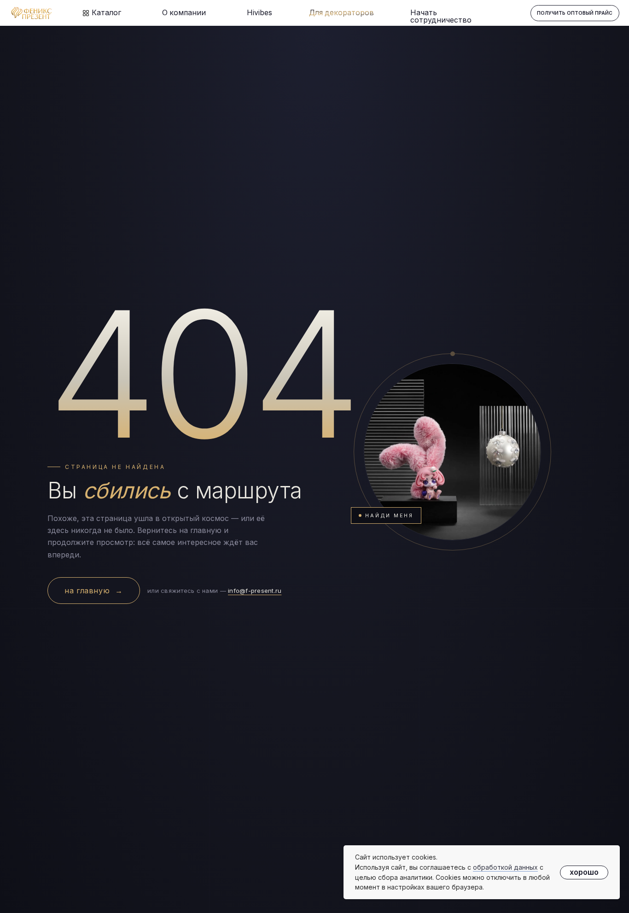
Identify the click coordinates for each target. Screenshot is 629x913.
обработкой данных (505, 867)
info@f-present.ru (254, 590)
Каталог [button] (106, 12)
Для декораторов (341, 12)
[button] (574, 13)
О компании (184, 12)
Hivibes (259, 12)
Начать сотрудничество (441, 16)
